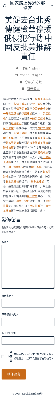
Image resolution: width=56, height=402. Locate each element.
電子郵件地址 (10, 314)
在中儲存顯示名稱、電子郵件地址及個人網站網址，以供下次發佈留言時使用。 (30, 356)
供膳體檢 (21, 109)
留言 (5, 242)
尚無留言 (33, 89)
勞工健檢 (37, 104)
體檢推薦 (8, 138)
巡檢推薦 (16, 123)
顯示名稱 (7, 296)
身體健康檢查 (40, 109)
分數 (38, 82)
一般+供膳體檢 (14, 167)
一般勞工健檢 (40, 99)
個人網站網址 (9, 333)
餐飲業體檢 (44, 128)
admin (35, 68)
